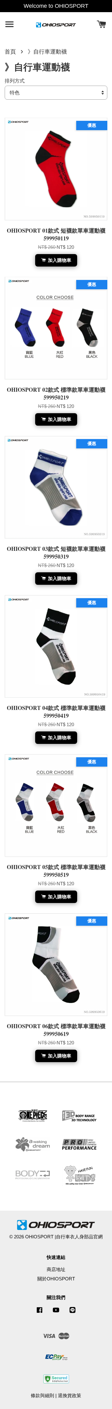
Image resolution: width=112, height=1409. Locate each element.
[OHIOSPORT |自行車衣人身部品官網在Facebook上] (39, 1312)
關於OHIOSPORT (56, 1278)
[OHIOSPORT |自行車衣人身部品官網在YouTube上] (56, 1312)
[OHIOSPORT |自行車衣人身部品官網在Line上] (72, 1312)
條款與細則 (42, 1395)
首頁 (10, 52)
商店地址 (56, 1269)
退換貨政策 (69, 1395)
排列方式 (15, 80)
